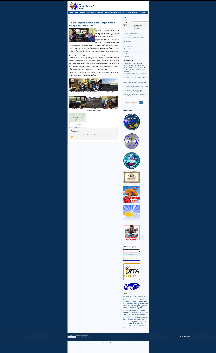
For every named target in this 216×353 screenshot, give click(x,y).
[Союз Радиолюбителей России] (81, 10)
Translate (88, 337)
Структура (121, 12)
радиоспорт (137, 321)
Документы (135, 12)
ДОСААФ (145, 298)
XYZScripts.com (115, 342)
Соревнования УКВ (131, 311)
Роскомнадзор (126, 309)
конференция (128, 318)
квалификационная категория (139, 316)
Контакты (142, 12)
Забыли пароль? (137, 26)
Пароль (125, 22)
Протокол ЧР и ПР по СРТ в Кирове (132, 77)
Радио (76, 12)
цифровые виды (142, 325)
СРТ (139, 309)
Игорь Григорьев (74, 18)
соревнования (134, 323)
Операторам (90, 12)
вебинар (125, 316)
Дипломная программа (130, 300)
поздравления (138, 320)
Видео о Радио (127, 41)
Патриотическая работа (132, 305)
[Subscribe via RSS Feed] (72, 137)
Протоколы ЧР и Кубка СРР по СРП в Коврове (135, 73)
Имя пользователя (127, 20)
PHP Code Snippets (102, 342)
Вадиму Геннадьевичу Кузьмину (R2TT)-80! (134, 69)
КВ (139, 299)
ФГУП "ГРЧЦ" (132, 314)
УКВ (124, 314)
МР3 (145, 300)
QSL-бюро (134, 296)
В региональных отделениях (80, 127)
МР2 (142, 300)
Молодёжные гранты (142, 303)
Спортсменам (99, 12)
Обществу (114, 12)
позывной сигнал (126, 321)
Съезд (146, 312)
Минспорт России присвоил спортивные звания (135, 82)
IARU (125, 53)
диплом (130, 316)
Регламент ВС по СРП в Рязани (131, 80)
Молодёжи (82, 12)
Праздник (132, 307)
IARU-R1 (126, 51)
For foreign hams (128, 48)
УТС (128, 314)
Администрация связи (136, 298)
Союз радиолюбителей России (134, 311)
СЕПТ (132, 309)
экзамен (125, 327)
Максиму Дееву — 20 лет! (130, 63)
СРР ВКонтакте (128, 46)
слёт (124, 323)
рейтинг (145, 321)
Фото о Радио (127, 44)
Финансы (128, 12)
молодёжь (128, 319)
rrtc (139, 296)
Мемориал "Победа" (131, 301)
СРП (135, 309)
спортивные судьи (130, 325)
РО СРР (140, 307)
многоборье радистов (141, 317)
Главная (71, 12)
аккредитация (140, 314)
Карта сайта (127, 56)
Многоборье (132, 303)
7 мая (124, 296)
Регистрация (136, 28)
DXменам (107, 12)
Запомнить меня (138, 25)
